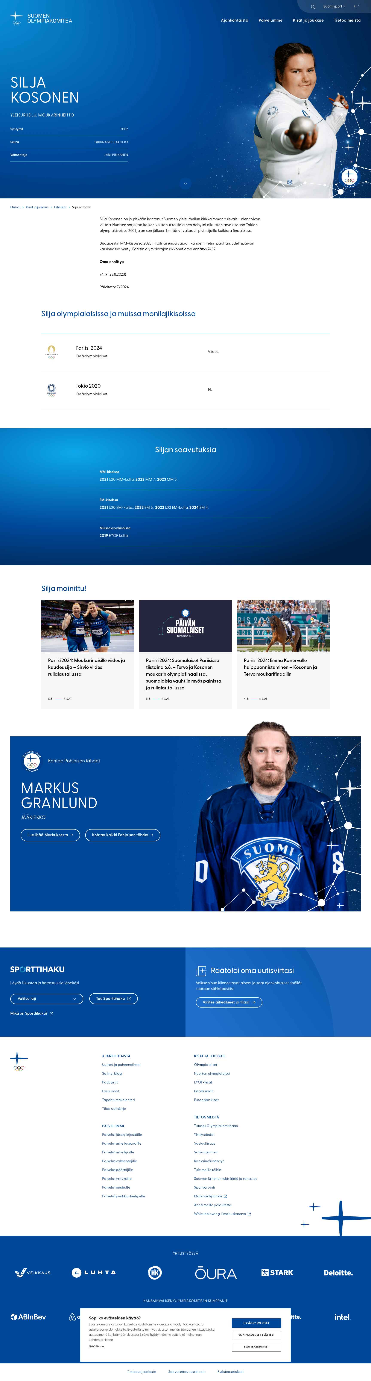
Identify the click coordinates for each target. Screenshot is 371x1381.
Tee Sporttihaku (111, 999)
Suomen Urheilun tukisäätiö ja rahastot (225, 1179)
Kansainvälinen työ (209, 1161)
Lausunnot (110, 1091)
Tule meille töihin (207, 1170)
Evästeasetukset (256, 1346)
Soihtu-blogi (112, 1074)
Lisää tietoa (96, 1346)
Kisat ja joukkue (308, 21)
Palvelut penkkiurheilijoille (123, 1196)
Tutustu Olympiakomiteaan (216, 1126)
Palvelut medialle (116, 1187)
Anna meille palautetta (212, 1205)
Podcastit (110, 1082)
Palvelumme (271, 21)
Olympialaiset (205, 1065)
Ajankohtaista (234, 21)
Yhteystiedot (204, 1135)
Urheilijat (60, 207)
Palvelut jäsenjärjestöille (122, 1135)
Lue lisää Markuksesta (47, 835)
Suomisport (334, 6)
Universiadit (203, 1091)
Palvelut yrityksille (117, 1179)
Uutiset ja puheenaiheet (121, 1065)
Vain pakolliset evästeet (256, 1335)
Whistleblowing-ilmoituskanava (221, 1214)
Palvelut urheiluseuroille (121, 1143)
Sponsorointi (204, 1187)
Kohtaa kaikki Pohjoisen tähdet (120, 835)
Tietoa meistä (347, 21)
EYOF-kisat (203, 1082)
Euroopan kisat (206, 1100)
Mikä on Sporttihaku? (32, 1014)
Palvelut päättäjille (117, 1170)
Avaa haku (313, 6)
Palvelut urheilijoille (118, 1152)
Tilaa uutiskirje (114, 1109)
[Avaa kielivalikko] (357, 7)
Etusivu (15, 207)
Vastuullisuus (204, 1143)
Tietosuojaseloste (141, 1372)
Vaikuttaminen (206, 1152)
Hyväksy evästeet (256, 1323)
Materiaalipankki (209, 1196)
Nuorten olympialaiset (212, 1074)
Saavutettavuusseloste (187, 1372)
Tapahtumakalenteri (118, 1100)
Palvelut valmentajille (119, 1161)
